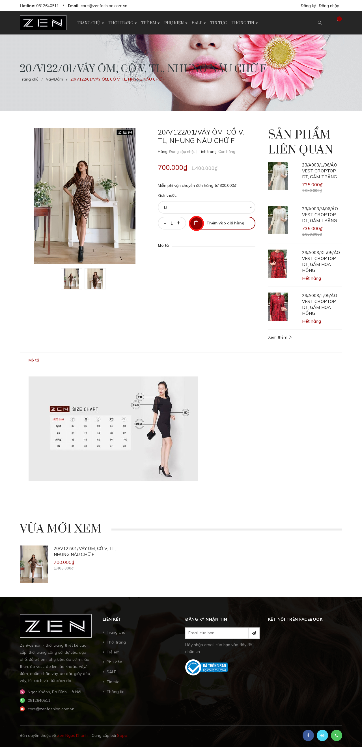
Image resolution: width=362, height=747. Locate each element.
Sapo (122, 735)
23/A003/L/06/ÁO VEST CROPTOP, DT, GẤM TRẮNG (319, 170)
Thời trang (116, 642)
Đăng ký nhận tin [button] (206, 619)
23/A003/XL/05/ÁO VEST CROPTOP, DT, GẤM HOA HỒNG (321, 261)
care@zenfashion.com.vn (104, 5)
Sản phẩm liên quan (300, 142)
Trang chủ (116, 632)
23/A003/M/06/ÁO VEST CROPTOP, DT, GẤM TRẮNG (320, 214)
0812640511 (47, 5)
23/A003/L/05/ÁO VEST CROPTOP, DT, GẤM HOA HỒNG (319, 304)
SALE (111, 671)
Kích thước (167, 195)
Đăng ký (308, 5)
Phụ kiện (114, 661)
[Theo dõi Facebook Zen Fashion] (308, 735)
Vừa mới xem (61, 529)
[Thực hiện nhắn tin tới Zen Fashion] (322, 735)
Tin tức (113, 681)
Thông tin (115, 691)
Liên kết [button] (112, 619)
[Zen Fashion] (56, 625)
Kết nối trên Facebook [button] (295, 619)
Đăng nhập (329, 5)
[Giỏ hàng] (337, 22)
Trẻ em (113, 652)
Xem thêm (278, 337)
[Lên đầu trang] (351, 731)
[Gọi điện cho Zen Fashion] (336, 735)
